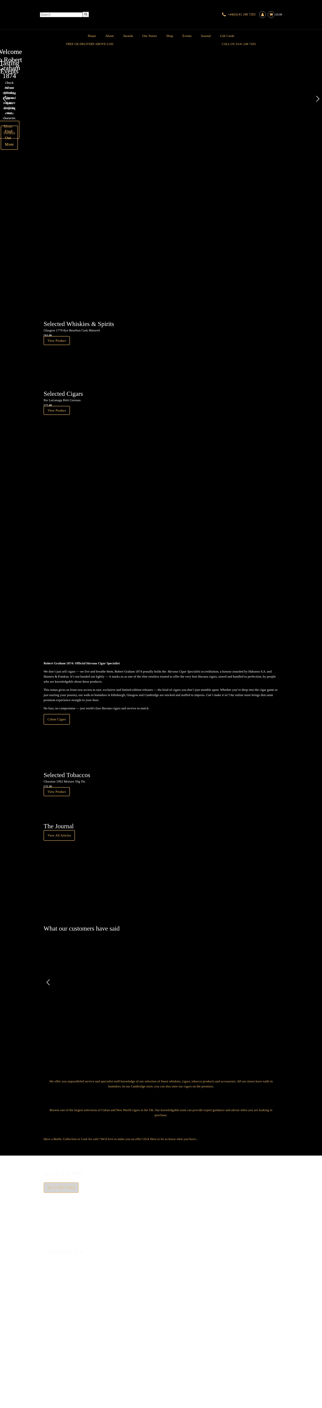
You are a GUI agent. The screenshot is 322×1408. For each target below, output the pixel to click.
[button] (4, 99)
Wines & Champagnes (81, 1360)
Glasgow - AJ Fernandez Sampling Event (145, 231)
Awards (128, 36)
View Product (170, 257)
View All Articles (59, 835)
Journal (206, 36)
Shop (169, 36)
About (109, 36)
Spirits (113, 1360)
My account (232, 1365)
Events (187, 36)
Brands (148, 1360)
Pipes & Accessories (130, 1360)
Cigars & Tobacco (55, 1360)
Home (92, 36)
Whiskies (102, 1360)
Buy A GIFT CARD (61, 1187)
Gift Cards (227, 36)
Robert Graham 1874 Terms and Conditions (100, 1365)
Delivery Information (58, 1365)
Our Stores (149, 36)
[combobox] (61, 14)
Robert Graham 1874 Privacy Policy (200, 1365)
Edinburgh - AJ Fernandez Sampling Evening (145, 256)
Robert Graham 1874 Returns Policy (153, 1365)
